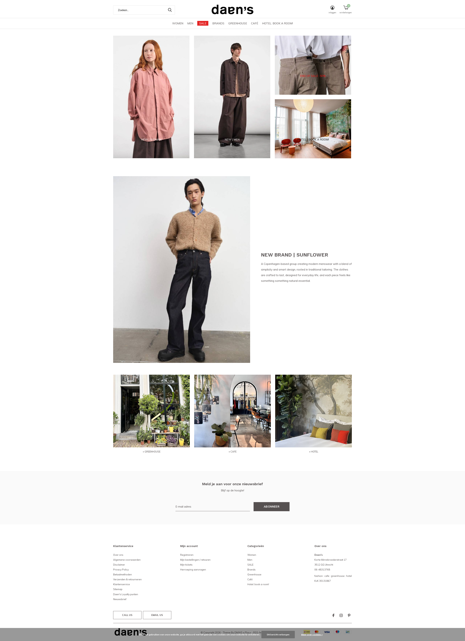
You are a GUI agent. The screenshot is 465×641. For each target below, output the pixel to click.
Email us (157, 615)
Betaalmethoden (122, 574)
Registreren (186, 554)
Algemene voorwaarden (127, 559)
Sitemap (117, 589)
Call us (127, 615)
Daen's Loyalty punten (125, 594)
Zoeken (170, 10)
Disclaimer (119, 564)
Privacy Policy (121, 569)
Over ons (118, 554)
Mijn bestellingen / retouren (195, 559)
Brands (218, 23)
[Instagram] (341, 615)
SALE (202, 23)
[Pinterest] (349, 615)
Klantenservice (121, 584)
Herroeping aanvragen (193, 569)
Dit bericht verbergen (278, 634)
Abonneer (271, 506)
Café (254, 23)
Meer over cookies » (312, 634)
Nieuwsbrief (119, 599)
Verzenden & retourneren (127, 579)
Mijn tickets (186, 564)
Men (190, 23)
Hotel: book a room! (277, 23)
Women (177, 23)
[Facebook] (333, 615)
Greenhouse (237, 23)
